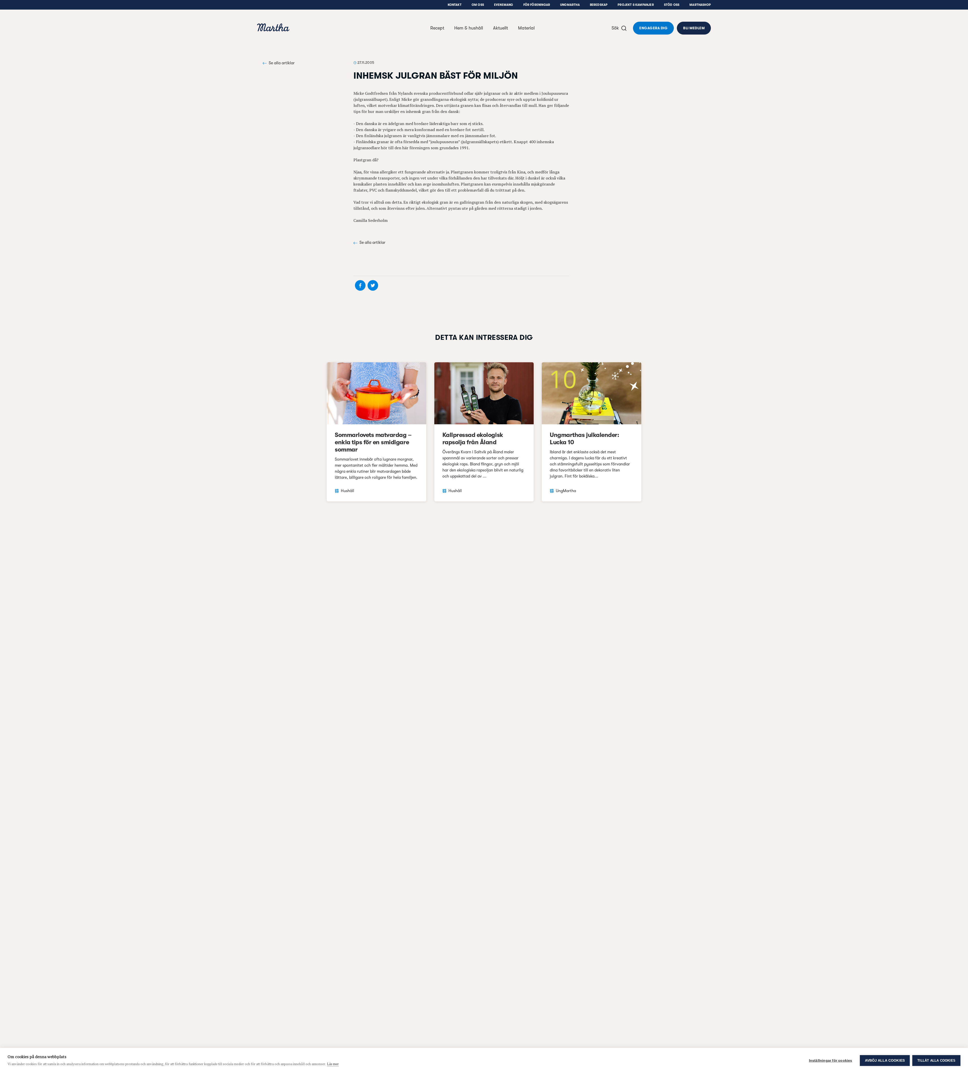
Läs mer (333, 1064)
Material (526, 28)
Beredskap (599, 5)
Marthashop (700, 5)
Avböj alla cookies (885, 1060)
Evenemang (503, 5)
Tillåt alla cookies (936, 1060)
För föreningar (536, 5)
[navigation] (273, 28)
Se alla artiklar (282, 63)
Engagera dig (653, 28)
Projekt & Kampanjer (636, 5)
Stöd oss (671, 5)
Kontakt (455, 5)
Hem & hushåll (468, 28)
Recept (437, 28)
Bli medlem (694, 28)
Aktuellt (500, 28)
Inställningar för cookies (830, 1060)
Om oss (478, 5)
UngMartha (570, 5)
